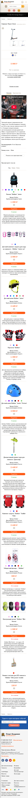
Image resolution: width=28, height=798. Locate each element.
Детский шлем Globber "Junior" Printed (14, 403)
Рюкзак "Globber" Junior (14, 194)
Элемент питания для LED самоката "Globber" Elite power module (14, 677)
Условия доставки (14, 86)
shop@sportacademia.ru (7, 746)
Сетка (17, 168)
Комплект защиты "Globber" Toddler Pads (14, 515)
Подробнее (14, 209)
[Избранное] (14, 11)
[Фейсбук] (6, 760)
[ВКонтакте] (2, 760)
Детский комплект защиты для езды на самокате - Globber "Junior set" (14, 248)
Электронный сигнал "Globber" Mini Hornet (14, 620)
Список (13, 168)
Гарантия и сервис (6, 783)
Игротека (3, 774)
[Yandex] (14, 760)
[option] (14, 43)
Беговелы (16, 765)
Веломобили (17, 768)
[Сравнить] (2, 29)
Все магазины (5, 756)
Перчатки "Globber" (14, 348)
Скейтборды (4, 771)
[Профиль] (5, 7)
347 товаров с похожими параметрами (15, 76)
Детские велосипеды (6, 765)
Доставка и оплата (19, 780)
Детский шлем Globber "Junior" (14, 298)
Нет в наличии (14, 70)
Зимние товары (5, 776)
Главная (3, 19)
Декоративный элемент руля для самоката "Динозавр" (14, 458)
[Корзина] (19, 11)
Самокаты (9, 19)
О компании (4, 780)
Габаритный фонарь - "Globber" (14, 568)
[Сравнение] (9, 11)
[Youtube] (10, 760)
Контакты (16, 783)
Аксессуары (17, 774)
